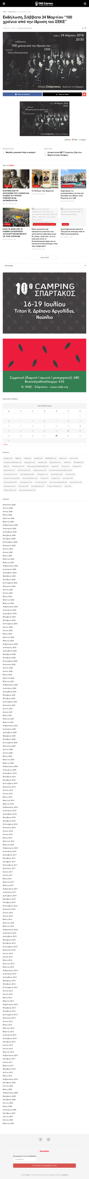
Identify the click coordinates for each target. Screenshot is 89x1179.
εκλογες (70, 474)
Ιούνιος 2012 (8, 1048)
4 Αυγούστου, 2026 (39, 249)
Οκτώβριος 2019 (9, 780)
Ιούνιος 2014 (8, 994)
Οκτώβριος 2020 (9, 739)
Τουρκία (77, 466)
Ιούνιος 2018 (8, 834)
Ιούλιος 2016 (8, 912)
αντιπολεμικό (10, 474)
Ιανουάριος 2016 (9, 933)
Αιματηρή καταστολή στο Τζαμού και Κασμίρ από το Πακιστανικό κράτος (72, 231)
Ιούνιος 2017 (8, 875)
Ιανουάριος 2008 (9, 1109)
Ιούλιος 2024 (8, 589)
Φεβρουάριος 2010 (10, 1079)
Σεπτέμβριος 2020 (10, 742)
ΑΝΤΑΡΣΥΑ (51, 458)
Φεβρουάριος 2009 (10, 1092)
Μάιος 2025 (7, 555)
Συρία (55, 466)
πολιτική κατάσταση (58, 482)
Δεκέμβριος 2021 (10, 691)
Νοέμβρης (78, 462)
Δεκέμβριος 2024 (10, 572)
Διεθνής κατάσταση (12, 462)
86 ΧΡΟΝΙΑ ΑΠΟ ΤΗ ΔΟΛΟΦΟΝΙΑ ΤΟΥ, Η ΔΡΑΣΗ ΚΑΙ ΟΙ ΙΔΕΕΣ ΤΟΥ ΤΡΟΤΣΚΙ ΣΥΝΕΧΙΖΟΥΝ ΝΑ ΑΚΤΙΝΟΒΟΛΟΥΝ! (16, 195)
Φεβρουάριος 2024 (10, 606)
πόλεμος (23, 486)
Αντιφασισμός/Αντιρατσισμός (44, 224)
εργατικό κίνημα (11, 478)
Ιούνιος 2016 (8, 916)
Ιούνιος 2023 (8, 630)
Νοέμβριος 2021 (9, 695)
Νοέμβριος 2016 (9, 899)
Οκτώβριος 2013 (9, 1011)
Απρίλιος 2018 (8, 841)
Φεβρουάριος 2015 (10, 970)
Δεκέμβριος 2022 (10, 651)
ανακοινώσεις (40, 470)
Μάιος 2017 (7, 878)
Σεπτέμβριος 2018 (10, 824)
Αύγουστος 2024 (9, 586)
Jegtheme (65, 1175)
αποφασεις (42, 474)
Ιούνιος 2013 (8, 1021)
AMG (18, 458)
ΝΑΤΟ (67, 462)
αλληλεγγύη (24, 470)
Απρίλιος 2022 (8, 678)
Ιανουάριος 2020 (9, 770)
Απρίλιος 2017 (8, 882)
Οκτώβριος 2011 (9, 1059)
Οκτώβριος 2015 (9, 943)
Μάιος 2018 (7, 838)
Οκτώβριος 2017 (9, 861)
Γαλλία (74, 458)
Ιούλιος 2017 (8, 872)
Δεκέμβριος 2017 (10, 855)
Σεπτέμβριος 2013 (10, 1014)
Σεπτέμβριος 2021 (10, 702)
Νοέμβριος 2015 (9, 940)
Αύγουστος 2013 (9, 1018)
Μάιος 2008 (7, 1106)
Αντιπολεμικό (68, 186)
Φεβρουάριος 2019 (10, 807)
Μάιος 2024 (7, 596)
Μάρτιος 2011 (8, 1065)
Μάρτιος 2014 (8, 1001)
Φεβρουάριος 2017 (10, 889)
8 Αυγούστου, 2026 (68, 201)
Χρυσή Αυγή (9, 470)
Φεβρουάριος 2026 (10, 525)
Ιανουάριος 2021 (9, 729)
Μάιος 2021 (7, 715)
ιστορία (44, 478)
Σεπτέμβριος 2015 (10, 946)
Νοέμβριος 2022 (9, 654)
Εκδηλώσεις (12, 12)
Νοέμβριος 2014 (9, 980)
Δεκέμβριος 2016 (10, 895)
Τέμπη (65, 466)
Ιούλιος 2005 (8, 1120)
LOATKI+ (38, 458)
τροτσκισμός (10, 490)
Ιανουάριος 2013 (9, 1035)
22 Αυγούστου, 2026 (10, 203)
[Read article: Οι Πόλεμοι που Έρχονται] (45, 178)
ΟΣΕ (6, 466)
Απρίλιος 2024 (8, 600)
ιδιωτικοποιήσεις (30, 478)
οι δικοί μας (40, 482)
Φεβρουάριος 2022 (10, 685)
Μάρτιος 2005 (8, 1123)
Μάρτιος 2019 (8, 804)
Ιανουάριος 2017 (9, 892)
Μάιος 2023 (7, 634)
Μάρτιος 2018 (8, 844)
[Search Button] (85, 3)
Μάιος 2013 (7, 1025)
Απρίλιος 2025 (8, 559)
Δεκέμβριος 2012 (10, 1038)
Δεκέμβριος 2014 (10, 977)
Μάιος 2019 (7, 797)
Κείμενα (8, 186)
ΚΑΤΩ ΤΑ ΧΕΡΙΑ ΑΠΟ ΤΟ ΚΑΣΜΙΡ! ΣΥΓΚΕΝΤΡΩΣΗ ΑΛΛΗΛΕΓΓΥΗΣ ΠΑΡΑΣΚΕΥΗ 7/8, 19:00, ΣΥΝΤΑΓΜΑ (14, 233)
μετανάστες (26, 482)
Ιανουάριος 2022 (9, 688)
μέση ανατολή (10, 482)
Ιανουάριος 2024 (9, 610)
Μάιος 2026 (7, 515)
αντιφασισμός (27, 474)
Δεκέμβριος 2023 (10, 613)
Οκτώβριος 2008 (9, 1099)
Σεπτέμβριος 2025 (10, 542)
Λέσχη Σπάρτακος (25, 12)
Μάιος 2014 (7, 997)
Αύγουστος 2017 (9, 868)
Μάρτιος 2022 (8, 681)
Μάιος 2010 (7, 1075)
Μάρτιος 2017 (8, 885)
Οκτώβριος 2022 (9, 657)
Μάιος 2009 (7, 1089)
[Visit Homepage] (44, 3)
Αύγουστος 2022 (9, 664)
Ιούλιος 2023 (8, 627)
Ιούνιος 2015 (8, 957)
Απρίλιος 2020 (8, 759)
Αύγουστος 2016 (9, 909)
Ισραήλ (42, 462)
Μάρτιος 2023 (8, 640)
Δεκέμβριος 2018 (10, 814)
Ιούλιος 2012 (8, 1045)
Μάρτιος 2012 (8, 1052)
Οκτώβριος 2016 (9, 902)
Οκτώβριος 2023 (9, 620)
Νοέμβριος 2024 (9, 576)
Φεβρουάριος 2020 (10, 766)
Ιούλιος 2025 (8, 549)
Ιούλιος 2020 (8, 749)
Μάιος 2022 (7, 674)
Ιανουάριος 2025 (9, 569)
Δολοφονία (30, 462)
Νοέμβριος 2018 (9, 817)
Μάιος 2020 (7, 756)
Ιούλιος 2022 (8, 668)
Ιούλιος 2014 (8, 991)
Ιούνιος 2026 (8, 511)
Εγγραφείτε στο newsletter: (25, 1156)
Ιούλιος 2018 (8, 831)
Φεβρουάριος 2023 (10, 644)
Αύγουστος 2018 (9, 827)
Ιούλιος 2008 (8, 1103)
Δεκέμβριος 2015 (10, 936)
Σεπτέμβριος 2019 (10, 783)
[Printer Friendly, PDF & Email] (75, 139)
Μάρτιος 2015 (8, 967)
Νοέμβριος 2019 (9, 776)
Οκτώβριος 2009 (9, 1082)
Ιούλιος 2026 (8, 508)
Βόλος (63, 458)
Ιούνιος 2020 (8, 753)
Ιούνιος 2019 (8, 793)
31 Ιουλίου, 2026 (67, 237)
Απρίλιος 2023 (8, 637)
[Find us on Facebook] (40, 1139)
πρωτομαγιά (9, 486)
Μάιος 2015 (7, 960)
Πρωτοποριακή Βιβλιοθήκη (38, 466)
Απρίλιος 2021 (8, 719)
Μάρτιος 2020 (8, 763)
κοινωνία (68, 478)
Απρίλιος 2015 (8, 963)
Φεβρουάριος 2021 (10, 725)
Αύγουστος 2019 (9, 787)
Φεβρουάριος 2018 (10, 848)
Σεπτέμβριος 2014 (10, 987)
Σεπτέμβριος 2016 (10, 906)
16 (80, 426)
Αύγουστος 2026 (9, 504)
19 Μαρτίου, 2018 (9, 28)
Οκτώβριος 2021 (9, 698)
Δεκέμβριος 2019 (10, 773)
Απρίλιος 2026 (8, 518)
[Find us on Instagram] (48, 1139)
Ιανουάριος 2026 (9, 528)
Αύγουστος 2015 (9, 950)
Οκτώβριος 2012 (9, 1042)
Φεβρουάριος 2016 (10, 929)
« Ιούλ (5, 444)
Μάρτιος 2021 (8, 722)
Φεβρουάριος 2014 (10, 1004)
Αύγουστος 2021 (9, 705)
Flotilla (27, 458)
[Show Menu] (4, 3)
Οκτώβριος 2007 (9, 1113)
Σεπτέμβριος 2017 (10, 865)
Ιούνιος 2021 (8, 712)
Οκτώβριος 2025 (9, 538)
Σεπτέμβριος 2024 (10, 583)
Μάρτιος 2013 (8, 1031)
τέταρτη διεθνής (54, 486)
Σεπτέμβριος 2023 (10, 623)
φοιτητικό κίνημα (27, 490)
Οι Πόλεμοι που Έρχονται (43, 190)
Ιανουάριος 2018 (9, 851)
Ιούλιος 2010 (8, 1072)
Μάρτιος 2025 (8, 562)
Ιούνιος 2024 (8, 593)
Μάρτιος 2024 (8, 603)
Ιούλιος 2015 (8, 953)
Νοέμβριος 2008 (9, 1096)
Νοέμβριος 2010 (9, 1069)
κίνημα (56, 478)
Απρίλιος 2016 (8, 923)
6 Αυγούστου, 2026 (10, 239)
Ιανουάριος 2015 (9, 974)
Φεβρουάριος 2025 (10, 566)
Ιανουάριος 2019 (9, 810)
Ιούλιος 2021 (8, 708)
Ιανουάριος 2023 (9, 647)
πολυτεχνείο (76, 482)
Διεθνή (36, 186)
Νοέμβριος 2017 (9, 858)
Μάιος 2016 (7, 919)
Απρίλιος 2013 (8, 1028)
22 (68, 431)
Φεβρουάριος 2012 (10, 1055)
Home (5, 12)
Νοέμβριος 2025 (9, 535)
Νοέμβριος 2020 (9, 736)
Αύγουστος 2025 (9, 545)
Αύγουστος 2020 (9, 746)
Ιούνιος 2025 (8, 552)
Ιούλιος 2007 (8, 1116)
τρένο (68, 486)
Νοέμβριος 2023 (9, 617)
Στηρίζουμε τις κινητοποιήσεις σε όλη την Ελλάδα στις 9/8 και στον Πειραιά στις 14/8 (72, 194)
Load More (44, 257)
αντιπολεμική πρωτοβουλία (60, 470)
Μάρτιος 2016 (8, 926)
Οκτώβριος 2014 (9, 984)
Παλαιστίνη (18, 466)
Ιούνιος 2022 (8, 671)
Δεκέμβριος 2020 (10, 732)
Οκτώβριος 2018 (9, 821)
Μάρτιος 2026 (8, 521)
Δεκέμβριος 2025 (10, 532)
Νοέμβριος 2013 (9, 1008)
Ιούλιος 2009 (8, 1086)
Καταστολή (55, 462)
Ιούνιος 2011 (8, 1062)
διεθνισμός (56, 474)
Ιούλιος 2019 (8, 790)
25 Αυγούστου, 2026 (39, 194)
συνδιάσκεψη (37, 486)
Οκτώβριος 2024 (9, 579)
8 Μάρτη (8, 458)
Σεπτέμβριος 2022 (10, 661)
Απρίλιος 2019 (8, 800)
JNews (27, 1175)
